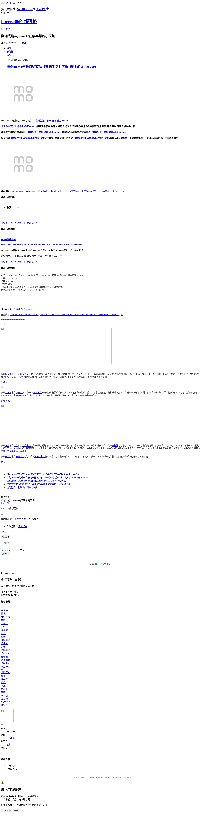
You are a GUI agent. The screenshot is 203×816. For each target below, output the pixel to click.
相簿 (9, 48)
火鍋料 (4, 637)
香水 (3, 686)
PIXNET (81, 777)
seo (2, 669)
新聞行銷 (5, 672)
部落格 (10, 51)
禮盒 (5, 451)
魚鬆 (3, 401)
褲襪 (3, 613)
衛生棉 (8, 456)
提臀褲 (4, 705)
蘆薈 (3, 676)
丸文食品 (26, 445)
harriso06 (5, 503)
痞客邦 (20, 519)
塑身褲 (4, 699)
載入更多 (5, 537)
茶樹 (3, 682)
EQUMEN (6, 702)
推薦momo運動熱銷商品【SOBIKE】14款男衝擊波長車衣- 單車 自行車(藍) (43, 474)
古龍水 (4, 689)
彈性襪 (4, 610)
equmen (19, 392)
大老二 (4, 623)
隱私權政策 (117, 777)
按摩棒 (4, 643)
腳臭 (88, 132)
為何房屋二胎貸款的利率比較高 (22, 487)
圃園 (3, 692)
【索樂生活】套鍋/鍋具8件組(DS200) (51, 120)
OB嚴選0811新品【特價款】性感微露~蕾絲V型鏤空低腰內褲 (36, 481)
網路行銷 (5, 667)
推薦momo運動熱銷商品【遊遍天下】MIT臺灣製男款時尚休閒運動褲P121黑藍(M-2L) (48, 477)
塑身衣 (4, 382)
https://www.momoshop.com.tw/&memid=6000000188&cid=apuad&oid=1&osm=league (42, 245)
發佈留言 (5, 554)
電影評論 (22, 526)
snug (3, 324)
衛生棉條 (5, 660)
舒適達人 (20, 456)
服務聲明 (127, 777)
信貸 (3, 462)
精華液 (4, 679)
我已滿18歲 (6, 811)
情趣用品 (5, 640)
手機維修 (5, 653)
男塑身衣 (37, 392)
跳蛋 (3, 647)
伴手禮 (12, 451)
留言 (26, 519)
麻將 (3, 620)
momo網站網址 (8, 239)
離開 (16, 811)
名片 (9, 55)
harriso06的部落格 (19, 21)
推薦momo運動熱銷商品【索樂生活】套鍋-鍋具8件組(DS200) (51, 66)
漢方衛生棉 (39, 456)
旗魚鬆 (115, 445)
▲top (3, 531)
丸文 (8, 401)
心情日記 (23, 43)
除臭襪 (8, 374)
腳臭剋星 (24, 374)
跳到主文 (5, 29)
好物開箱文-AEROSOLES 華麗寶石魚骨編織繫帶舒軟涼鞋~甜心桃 (39, 484)
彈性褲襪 (5, 617)
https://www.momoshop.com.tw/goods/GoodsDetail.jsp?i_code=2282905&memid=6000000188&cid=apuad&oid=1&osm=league (68, 191)
